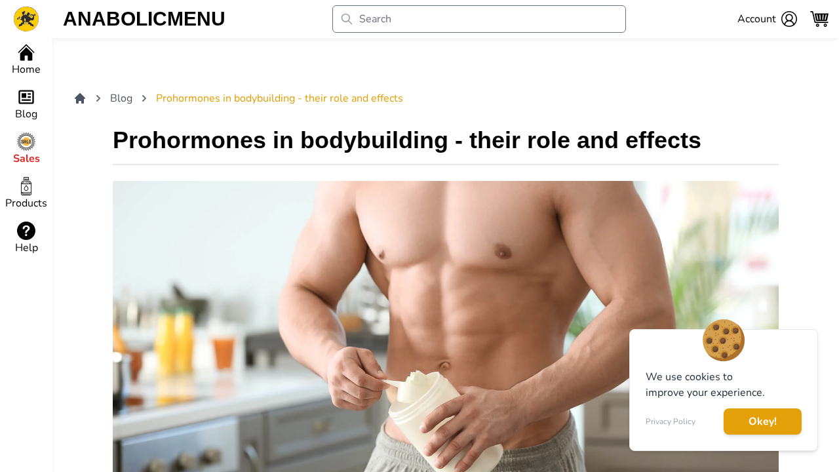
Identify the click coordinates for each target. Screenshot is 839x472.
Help (26, 248)
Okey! (763, 421)
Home (26, 69)
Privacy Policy (670, 421)
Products (26, 203)
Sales (26, 158)
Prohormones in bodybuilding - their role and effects (279, 98)
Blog (26, 114)
